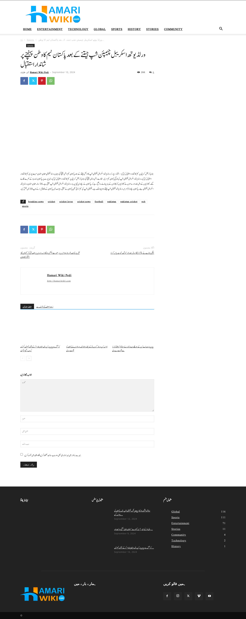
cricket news (84, 201)
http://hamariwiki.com (59, 281)
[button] (221, 29)
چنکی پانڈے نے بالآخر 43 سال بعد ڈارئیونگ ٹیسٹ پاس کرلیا (132, 253)
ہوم (21, 40)
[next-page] (29, 358)
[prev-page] (22, 358)
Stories (152, 29)
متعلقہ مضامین (27, 307)
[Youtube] (209, 596)
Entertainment (50, 29)
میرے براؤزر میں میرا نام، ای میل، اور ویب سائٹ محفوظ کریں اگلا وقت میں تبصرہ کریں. (52, 455)
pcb (143, 201)
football (99, 201)
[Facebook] (24, 81)
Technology (78, 29)
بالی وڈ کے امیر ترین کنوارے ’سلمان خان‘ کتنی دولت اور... (133, 529)
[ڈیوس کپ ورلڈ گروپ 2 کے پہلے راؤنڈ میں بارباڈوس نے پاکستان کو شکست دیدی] (87, 329)
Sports (116, 29)
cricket (51, 201)
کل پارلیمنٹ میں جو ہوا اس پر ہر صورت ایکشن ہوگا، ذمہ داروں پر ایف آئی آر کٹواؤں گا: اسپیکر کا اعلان (50, 255)
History (134, 29)
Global (100, 29)
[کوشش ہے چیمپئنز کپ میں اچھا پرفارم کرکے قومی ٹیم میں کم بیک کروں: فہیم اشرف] (41, 329)
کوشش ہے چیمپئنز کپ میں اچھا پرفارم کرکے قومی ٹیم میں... (134, 548)
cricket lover (66, 201)
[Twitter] (33, 81)
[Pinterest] (42, 81)
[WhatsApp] (51, 81)
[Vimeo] (199, 596)
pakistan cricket (129, 201)
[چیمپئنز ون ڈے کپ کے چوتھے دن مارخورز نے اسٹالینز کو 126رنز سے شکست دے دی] (133, 329)
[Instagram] (178, 596)
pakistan (111, 201)
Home (27, 29)
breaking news (36, 201)
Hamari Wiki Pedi (39, 72)
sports (25, 206)
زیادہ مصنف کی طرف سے (44, 307)
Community (173, 29)
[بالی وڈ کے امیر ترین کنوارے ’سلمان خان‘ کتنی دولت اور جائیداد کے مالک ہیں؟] (101, 534)
